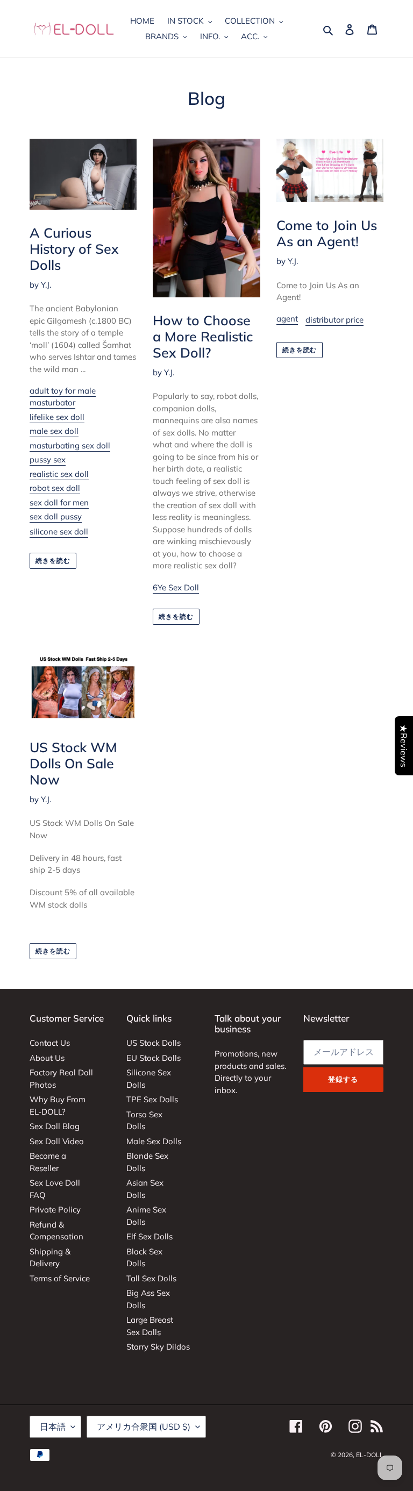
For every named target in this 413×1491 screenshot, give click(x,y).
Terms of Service (60, 1278)
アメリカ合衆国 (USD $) (143, 1426)
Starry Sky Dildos (158, 1347)
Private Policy (55, 1209)
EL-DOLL (369, 1455)
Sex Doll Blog (55, 1126)
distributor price (334, 320)
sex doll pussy (56, 516)
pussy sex (48, 459)
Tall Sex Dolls (151, 1278)
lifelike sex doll (57, 417)
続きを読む (52, 561)
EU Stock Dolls (153, 1058)
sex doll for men (59, 502)
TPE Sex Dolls (152, 1099)
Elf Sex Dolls (149, 1236)
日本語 (53, 1426)
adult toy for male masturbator (63, 397)
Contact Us (50, 1043)
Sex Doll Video (57, 1141)
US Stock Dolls (153, 1043)
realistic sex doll (59, 474)
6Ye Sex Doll (176, 587)
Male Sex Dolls (153, 1141)
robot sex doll (55, 488)
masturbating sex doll (70, 445)
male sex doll (54, 431)
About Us (47, 1058)
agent (287, 318)
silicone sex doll (59, 531)
